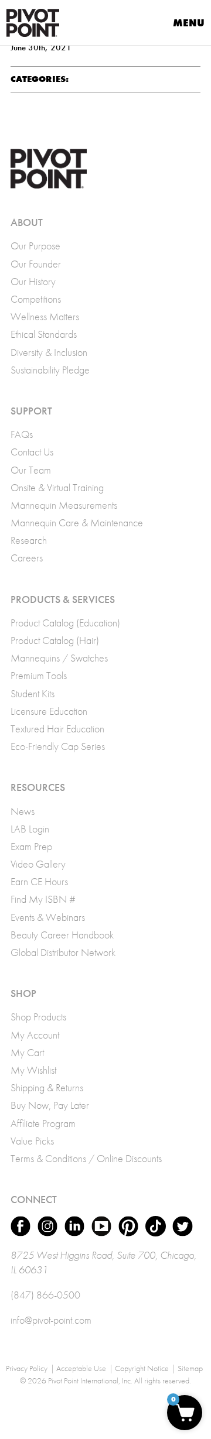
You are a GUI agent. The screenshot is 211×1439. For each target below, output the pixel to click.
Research (29, 540)
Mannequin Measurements (64, 505)
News (23, 811)
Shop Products (38, 1016)
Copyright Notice (142, 1368)
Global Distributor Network (63, 952)
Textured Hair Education (57, 728)
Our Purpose (35, 245)
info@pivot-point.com (51, 1320)
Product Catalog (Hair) (55, 640)
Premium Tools (39, 675)
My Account (35, 1034)
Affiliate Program (43, 1123)
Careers (27, 557)
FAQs (22, 434)
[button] (184, 1412)
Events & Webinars (48, 917)
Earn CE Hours (39, 881)
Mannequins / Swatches (59, 657)
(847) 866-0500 (45, 1294)
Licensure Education (49, 711)
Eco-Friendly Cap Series (58, 746)
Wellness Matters (45, 316)
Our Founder (36, 263)
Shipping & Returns (47, 1087)
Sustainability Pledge (50, 369)
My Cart (27, 1052)
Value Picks (32, 1140)
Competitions (36, 299)
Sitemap (190, 1368)
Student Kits (33, 693)
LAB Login (30, 828)
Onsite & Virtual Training (57, 487)
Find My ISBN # (43, 899)
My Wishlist (33, 1070)
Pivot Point (32, 22)
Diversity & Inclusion (49, 352)
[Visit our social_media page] (20, 1226)
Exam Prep (31, 846)
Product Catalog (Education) (65, 622)
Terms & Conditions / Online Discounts (86, 1158)
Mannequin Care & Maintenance (77, 522)
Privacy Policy (26, 1368)
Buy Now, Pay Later (50, 1105)
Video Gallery (38, 864)
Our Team (31, 470)
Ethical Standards (44, 334)
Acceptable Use (81, 1368)
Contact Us (32, 451)
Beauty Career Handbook (62, 934)
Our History (33, 281)
